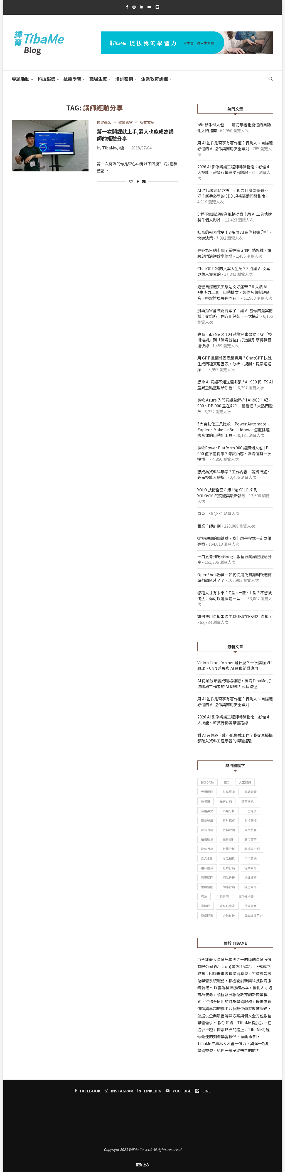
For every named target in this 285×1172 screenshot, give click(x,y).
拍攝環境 (207, 839)
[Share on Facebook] (138, 181)
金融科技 (229, 915)
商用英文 (207, 811)
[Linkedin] (141, 6)
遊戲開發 (207, 915)
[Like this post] (131, 181)
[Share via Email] (144, 181)
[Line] (157, 6)
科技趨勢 (46, 78)
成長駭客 (250, 830)
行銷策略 (223, 896)
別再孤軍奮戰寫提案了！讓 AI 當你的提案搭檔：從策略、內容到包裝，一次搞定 (235, 313)
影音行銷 (207, 830)
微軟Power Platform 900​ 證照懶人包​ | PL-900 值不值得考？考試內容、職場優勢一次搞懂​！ (234, 453)
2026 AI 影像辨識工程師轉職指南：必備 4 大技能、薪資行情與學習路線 (233, 169)
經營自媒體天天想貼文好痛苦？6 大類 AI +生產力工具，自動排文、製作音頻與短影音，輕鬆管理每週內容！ (233, 292)
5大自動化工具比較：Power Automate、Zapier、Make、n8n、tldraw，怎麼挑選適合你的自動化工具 (233, 429)
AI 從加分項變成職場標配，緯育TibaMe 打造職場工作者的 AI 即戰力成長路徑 (234, 683)
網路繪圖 (207, 887)
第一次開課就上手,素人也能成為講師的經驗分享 (135, 135)
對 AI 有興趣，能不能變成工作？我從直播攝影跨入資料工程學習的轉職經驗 (235, 738)
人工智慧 (245, 782)
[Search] (270, 79)
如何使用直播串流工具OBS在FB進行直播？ (234, 616)
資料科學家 (227, 905)
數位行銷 (207, 848)
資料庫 (205, 905)
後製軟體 (229, 830)
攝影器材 (229, 839)
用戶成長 (207, 868)
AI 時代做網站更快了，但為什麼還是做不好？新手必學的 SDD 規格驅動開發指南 (232, 193)
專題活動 (21, 78)
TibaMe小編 (113, 148)
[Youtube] (149, 6)
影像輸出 (207, 820)
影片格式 (229, 820)
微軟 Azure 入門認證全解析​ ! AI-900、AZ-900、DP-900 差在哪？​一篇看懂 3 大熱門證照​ (235, 405)
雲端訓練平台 (253, 915)
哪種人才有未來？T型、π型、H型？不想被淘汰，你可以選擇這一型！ (234, 595)
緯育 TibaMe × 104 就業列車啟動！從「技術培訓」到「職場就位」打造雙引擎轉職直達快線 (234, 339)
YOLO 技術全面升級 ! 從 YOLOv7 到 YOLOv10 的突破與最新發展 (227, 492)
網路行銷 (229, 887)
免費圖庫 (207, 791)
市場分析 (229, 811)
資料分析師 (246, 896)
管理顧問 (207, 877)
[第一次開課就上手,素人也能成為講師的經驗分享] (50, 145)
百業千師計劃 (209, 526)
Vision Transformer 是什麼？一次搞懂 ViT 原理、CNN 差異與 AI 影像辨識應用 (235, 665)
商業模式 (247, 801)
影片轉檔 (250, 820)
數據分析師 (252, 848)
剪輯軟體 (250, 791)
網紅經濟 (250, 877)
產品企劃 (207, 858)
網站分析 (229, 877)
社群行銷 (229, 868)
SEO (226, 782)
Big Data (207, 782)
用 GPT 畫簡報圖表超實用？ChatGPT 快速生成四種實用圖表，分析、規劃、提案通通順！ (234, 363)
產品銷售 (229, 858)
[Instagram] (134, 6)
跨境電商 (250, 905)
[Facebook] (127, 6)
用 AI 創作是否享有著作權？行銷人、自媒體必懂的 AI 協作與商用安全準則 (235, 145)
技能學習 (72, 78)
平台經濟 (250, 811)
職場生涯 (98, 78)
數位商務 (250, 839)
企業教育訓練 (154, 78)
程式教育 (250, 868)
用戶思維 (250, 858)
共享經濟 (229, 791)
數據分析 (229, 848)
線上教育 (250, 887)
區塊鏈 (205, 801)
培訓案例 (124, 78)
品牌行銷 (226, 801)
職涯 (204, 896)
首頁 (201, 513)
